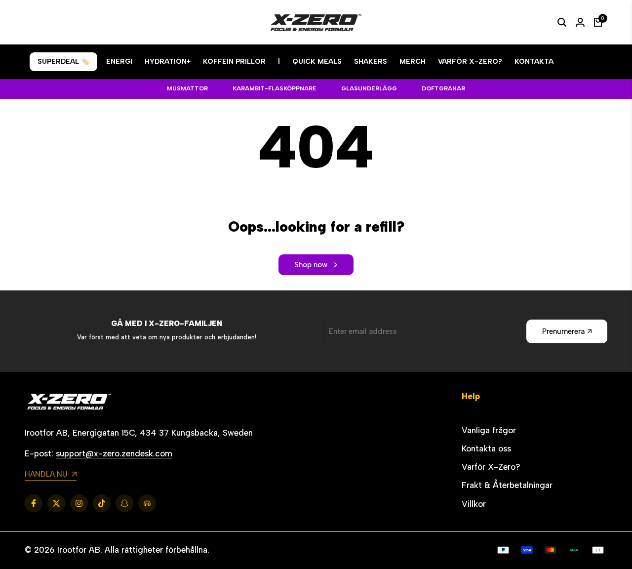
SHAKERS (370, 61)
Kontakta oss (486, 448)
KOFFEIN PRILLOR (234, 61)
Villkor (474, 504)
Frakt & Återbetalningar (507, 485)
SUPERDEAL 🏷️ (63, 61)
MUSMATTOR (187, 88)
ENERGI (119, 61)
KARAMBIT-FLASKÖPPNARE (274, 88)
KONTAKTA (533, 61)
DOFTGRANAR (443, 88)
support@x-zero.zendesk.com (114, 453)
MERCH (412, 61)
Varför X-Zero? (491, 467)
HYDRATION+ (168, 61)
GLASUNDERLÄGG (369, 88)
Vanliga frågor (489, 430)
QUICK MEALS (317, 61)
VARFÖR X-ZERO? (470, 61)
